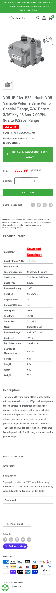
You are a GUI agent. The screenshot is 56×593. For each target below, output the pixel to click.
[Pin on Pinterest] (39, 204)
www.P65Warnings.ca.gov (12, 228)
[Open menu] (4, 18)
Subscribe (13, 509)
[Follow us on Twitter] (11, 539)
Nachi (6, 133)
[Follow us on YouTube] (23, 539)
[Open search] (38, 18)
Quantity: (8, 180)
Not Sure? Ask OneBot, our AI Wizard (30, 154)
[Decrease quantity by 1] (18, 181)
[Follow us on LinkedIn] (29, 539)
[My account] (44, 18)
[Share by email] (51, 204)
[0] (50, 18)
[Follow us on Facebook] (5, 539)
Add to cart (28, 192)
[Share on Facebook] (33, 204)
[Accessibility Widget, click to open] (5, 587)
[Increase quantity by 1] (34, 181)
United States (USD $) (14, 524)
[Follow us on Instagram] (17, 539)
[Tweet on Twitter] (45, 204)
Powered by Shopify (12, 586)
